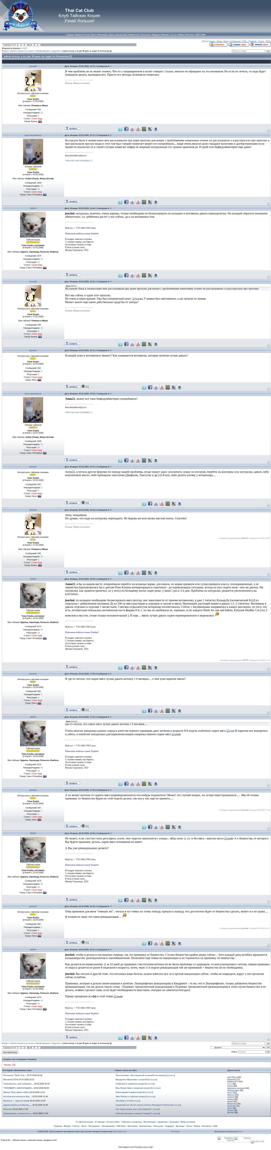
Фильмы (180, 1126)
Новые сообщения (232, 41)
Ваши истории (188, 1122)
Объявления (108, 1126)
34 (111, 281)
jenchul (33, 350)
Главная (58, 1126)
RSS (268, 41)
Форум (67, 1126)
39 (111, 579)
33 (111, 208)
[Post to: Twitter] (120, 129)
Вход (219, 41)
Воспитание (150, 1122)
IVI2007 (24, 48)
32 (111, 135)
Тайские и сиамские (131, 1122)
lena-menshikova (33, 135)
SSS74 (33, 208)
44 (111, 906)
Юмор (197, 1126)
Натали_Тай (9, 1065)
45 (110, 949)
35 (111, 350)
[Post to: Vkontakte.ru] (156, 129)
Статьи (75, 1126)
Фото (83, 1126)
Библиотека (145, 1126)
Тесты (189, 1126)
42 (111, 790)
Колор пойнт (113, 1122)
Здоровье (56, 51)
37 (111, 467)
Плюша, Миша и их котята (77, 83)
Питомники (94, 1126)
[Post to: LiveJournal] (150, 129)
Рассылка (158, 1126)
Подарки (169, 1126)
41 (111, 717)
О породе (154, 1109)
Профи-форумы (43, 51)
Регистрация (209, 41)
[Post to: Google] (132, 129)
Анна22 (33, 66)
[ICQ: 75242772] (86, 386)
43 (111, 833)
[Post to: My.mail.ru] (144, 129)
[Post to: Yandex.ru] (138, 129)
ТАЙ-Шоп (121, 1126)
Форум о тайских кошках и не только (18, 51)
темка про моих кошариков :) (78, 160)
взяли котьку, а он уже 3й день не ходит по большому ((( (87, 51)
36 (111, 394)
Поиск (261, 41)
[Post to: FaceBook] (126, 129)
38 (111, 510)
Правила (252, 41)
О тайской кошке (84, 1122)
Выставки (133, 1126)
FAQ (244, 41)
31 (111, 66)
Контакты (206, 1126)
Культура (152, 1079)
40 (111, 674)
